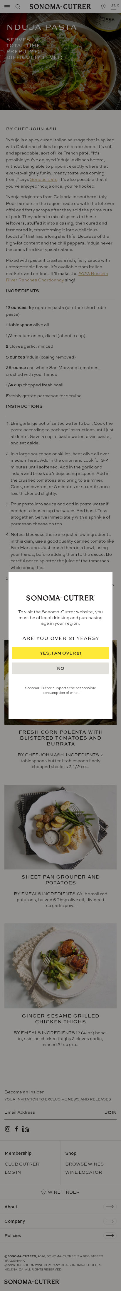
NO (60, 668)
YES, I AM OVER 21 (60, 653)
